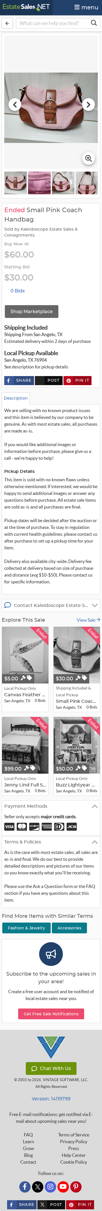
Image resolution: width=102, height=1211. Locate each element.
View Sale (86, 620)
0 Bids (17, 291)
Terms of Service (73, 1134)
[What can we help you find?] (94, 23)
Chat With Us (55, 1068)
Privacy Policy (73, 1141)
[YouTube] (63, 1187)
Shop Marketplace (31, 311)
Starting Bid (17, 267)
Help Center (74, 1155)
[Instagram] (50, 1187)
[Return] (7, 23)
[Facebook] (25, 1187)
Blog (28, 1155)
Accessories (69, 928)
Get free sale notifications (51, 1013)
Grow (28, 1148)
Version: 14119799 (51, 1099)
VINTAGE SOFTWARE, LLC (65, 1080)
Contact (28, 1161)
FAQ (28, 1134)
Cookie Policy (73, 1161)
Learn (28, 1141)
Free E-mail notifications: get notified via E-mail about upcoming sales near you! (51, 1118)
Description (16, 398)
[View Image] (15, 183)
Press (73, 1148)
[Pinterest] (76, 1187)
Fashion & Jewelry (26, 928)
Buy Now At (16, 244)
